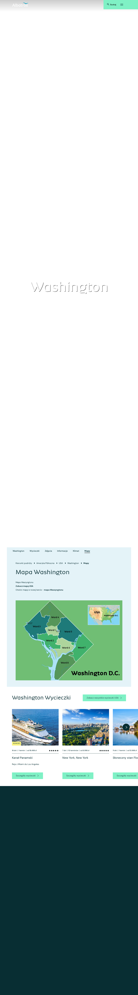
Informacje (62, 551)
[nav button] (126, 727)
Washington (18, 551)
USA (61, 563)
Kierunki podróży (24, 563)
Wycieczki (34, 551)
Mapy (87, 551)
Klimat (76, 551)
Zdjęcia (48, 551)
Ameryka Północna (45, 563)
